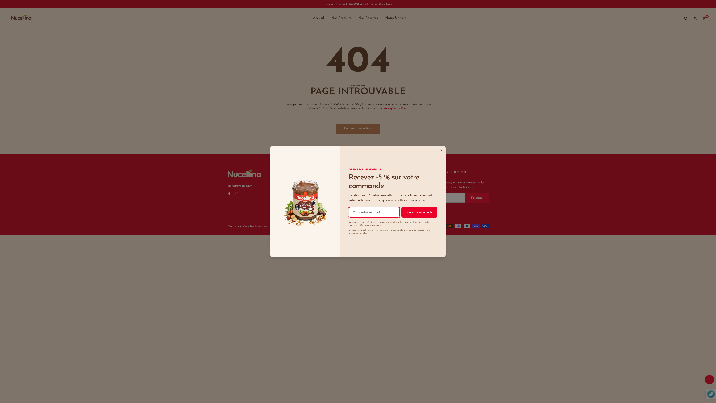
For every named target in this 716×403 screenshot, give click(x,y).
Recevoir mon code (419, 212)
